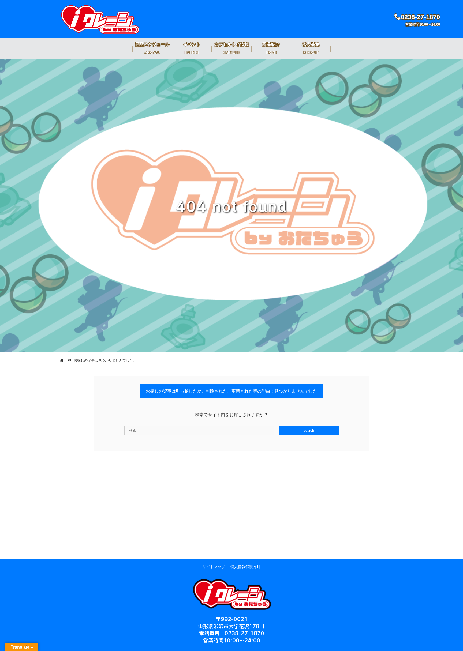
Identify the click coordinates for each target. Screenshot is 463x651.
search (309, 430)
